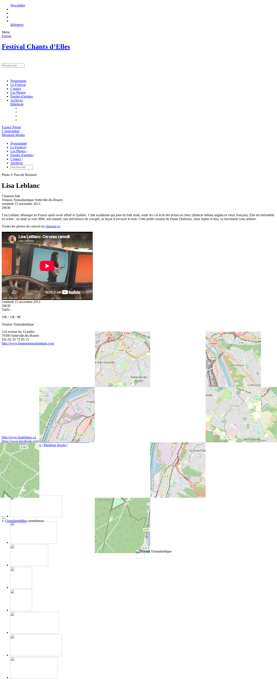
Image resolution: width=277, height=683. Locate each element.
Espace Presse (11, 127)
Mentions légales (13, 135)
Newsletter (17, 5)
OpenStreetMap (16, 521)
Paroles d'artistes (21, 96)
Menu (6, 32)
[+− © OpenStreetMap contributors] (138, 392)
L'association (10, 131)
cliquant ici (52, 226)
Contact (15, 88)
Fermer (6, 36)
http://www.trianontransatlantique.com (28, 343)
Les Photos (18, 92)
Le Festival (18, 85)
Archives (16, 100)
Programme (18, 81)
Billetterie (17, 25)
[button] (154, 551)
